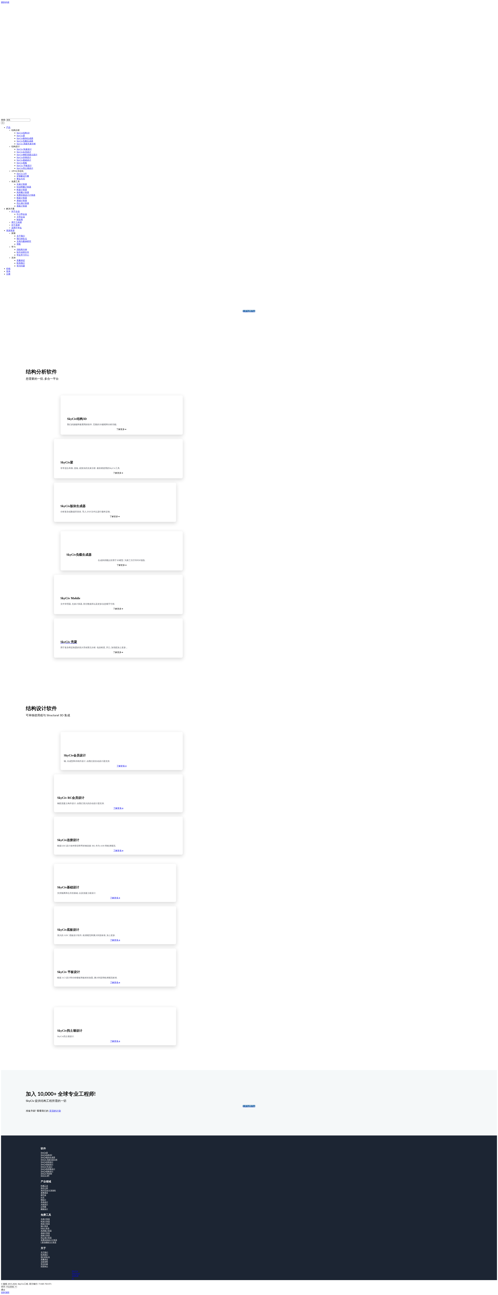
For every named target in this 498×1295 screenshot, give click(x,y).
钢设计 (43, 1200)
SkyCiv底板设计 (47, 1171)
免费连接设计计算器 (49, 1240)
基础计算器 (45, 1233)
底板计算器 (45, 1235)
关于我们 (44, 1252)
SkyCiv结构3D (46, 1155)
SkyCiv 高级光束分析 (49, 1160)
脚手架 (43, 1195)
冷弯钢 (43, 1207)
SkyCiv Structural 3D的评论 (76, 1275)
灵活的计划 (55, 1111)
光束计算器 (45, 1219)
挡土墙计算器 (46, 1238)
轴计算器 (44, 1226)
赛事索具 (44, 1193)
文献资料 (44, 1262)
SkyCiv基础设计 (47, 1164)
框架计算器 (45, 1224)
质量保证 (44, 1259)
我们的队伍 (45, 1257)
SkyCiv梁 (44, 1153)
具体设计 (44, 1202)
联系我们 (44, 1255)
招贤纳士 (44, 1266)
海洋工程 (44, 1188)
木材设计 (44, 1204)
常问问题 (44, 1264)
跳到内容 (5, 2)
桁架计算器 (45, 1221)
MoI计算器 (45, 1228)
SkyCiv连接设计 (47, 1162)
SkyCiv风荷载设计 (48, 1169)
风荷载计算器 (46, 1231)
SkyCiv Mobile (46, 1174)
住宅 (42, 1197)
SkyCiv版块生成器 (48, 1157)
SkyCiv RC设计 (47, 1167)
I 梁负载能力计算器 (48, 1242)
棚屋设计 (44, 1209)
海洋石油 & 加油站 (48, 1190)
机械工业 (44, 1186)
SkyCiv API (45, 1176)
